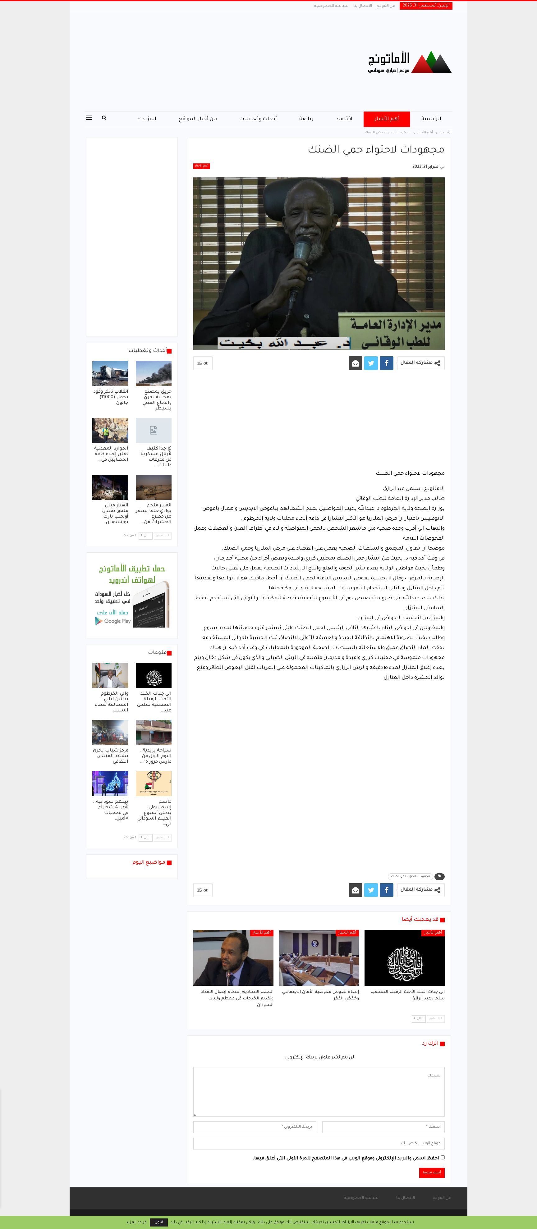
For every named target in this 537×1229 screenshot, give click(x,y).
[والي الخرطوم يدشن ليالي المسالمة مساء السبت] (110, 675)
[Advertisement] (206, 61)
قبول (158, 1222)
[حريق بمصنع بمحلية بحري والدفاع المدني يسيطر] (154, 373)
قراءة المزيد (136, 1222)
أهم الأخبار (387, 119)
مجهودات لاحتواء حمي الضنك (410, 876)
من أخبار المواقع (198, 119)
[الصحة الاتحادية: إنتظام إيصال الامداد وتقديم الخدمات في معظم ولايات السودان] (233, 958)
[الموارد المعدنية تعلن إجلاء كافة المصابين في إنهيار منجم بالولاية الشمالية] (110, 430)
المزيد (149, 119)
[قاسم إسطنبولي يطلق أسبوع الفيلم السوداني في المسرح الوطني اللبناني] (154, 783)
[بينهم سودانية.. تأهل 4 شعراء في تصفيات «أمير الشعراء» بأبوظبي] (110, 783)
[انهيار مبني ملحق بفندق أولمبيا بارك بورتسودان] (110, 487)
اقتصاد (344, 119)
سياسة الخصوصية (331, 6)
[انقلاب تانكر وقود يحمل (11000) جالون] (110, 373)
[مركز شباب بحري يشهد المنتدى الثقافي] (110, 732)
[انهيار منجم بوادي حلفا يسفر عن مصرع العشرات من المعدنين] (154, 487)
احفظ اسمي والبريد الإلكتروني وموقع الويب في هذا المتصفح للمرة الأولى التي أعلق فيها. (346, 1158)
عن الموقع (386, 6)
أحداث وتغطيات (258, 119)
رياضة (306, 119)
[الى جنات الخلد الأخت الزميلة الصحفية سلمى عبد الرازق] (405, 958)
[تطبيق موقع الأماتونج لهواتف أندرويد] (132, 595)
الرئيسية (431, 119)
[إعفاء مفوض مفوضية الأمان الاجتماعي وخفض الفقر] (319, 958)
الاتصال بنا (362, 6)
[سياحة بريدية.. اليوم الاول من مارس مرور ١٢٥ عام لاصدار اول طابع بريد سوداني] (154, 732)
